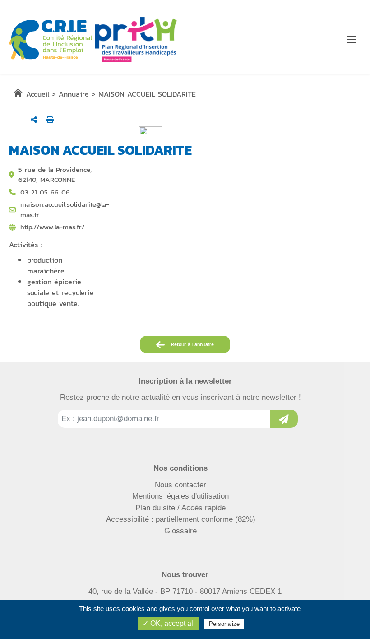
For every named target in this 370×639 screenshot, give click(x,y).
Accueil (37, 93)
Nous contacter (180, 485)
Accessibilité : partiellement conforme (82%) (180, 519)
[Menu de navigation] (351, 40)
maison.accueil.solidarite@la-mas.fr (64, 209)
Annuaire (74, 93)
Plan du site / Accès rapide (180, 508)
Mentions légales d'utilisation (180, 496)
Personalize (224, 623)
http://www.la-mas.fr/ (52, 227)
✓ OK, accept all (169, 623)
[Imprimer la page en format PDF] (50, 119)
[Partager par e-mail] (34, 119)
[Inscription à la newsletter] (284, 419)
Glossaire (180, 531)
